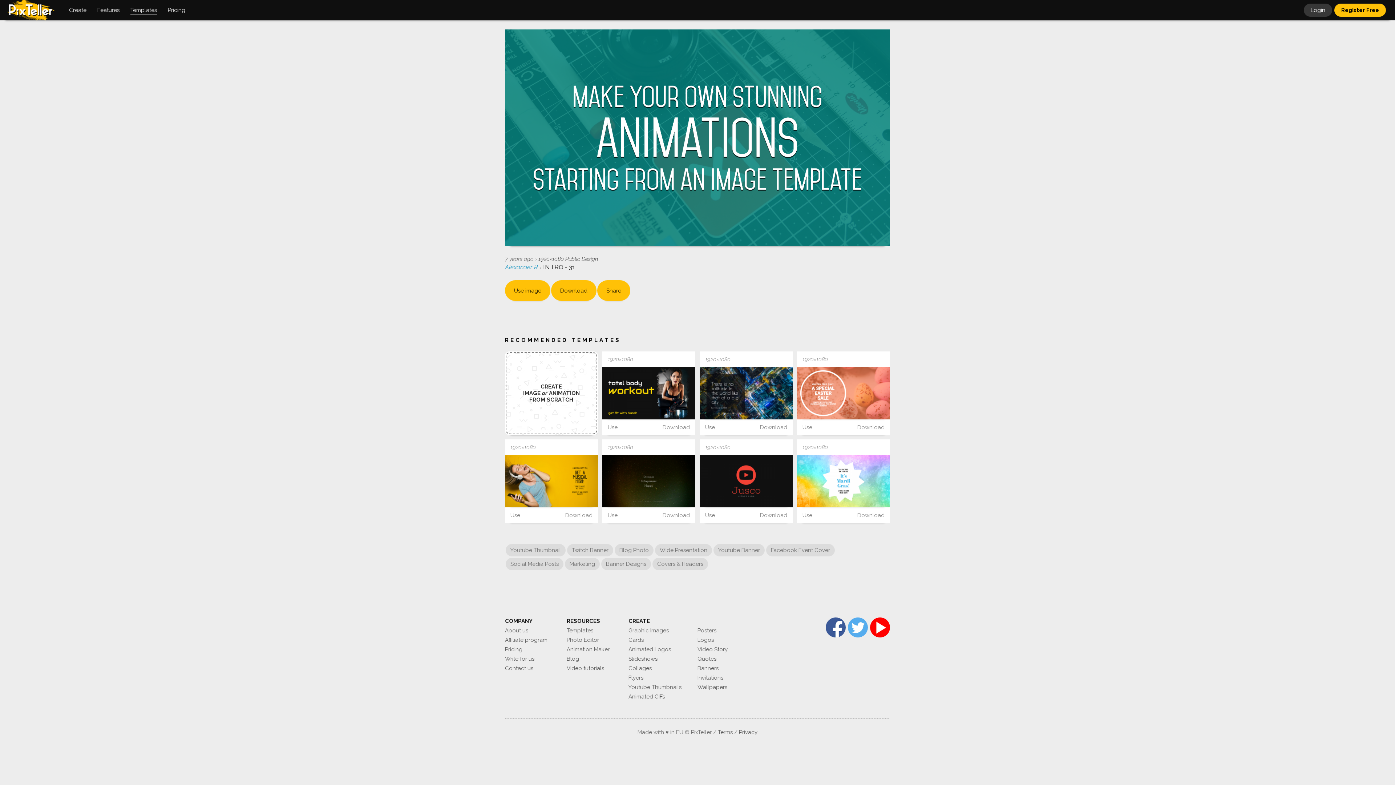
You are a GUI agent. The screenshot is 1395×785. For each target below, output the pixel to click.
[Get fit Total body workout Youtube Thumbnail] (648, 393)
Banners (708, 668)
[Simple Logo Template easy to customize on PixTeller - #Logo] (746, 481)
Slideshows (643, 659)
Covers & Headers (680, 564)
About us (516, 630)
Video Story (713, 649)
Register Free (1360, 10)
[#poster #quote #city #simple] (746, 393)
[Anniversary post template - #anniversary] (843, 481)
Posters (707, 630)
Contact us (519, 668)
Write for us (519, 659)
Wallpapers (712, 687)
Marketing (582, 564)
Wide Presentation (683, 550)
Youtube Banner (739, 550)
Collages (640, 668)
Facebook (836, 627)
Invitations (710, 678)
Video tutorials (585, 668)
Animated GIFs (646, 696)
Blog (573, 659)
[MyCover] (648, 481)
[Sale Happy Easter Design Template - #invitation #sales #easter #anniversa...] (843, 393)
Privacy (748, 732)
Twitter (858, 627)
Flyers (635, 678)
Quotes (707, 659)
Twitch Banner (590, 550)
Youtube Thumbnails (655, 687)
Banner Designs (626, 564)
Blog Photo (634, 550)
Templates (580, 630)
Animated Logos (649, 649)
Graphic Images (648, 630)
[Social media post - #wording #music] (551, 481)
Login (1318, 10)
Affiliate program (526, 640)
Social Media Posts (534, 564)
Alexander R (522, 267)
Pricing (513, 649)
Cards (636, 640)
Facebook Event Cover (800, 550)
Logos (706, 640)
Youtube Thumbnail (535, 550)
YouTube (880, 627)
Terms (725, 732)
